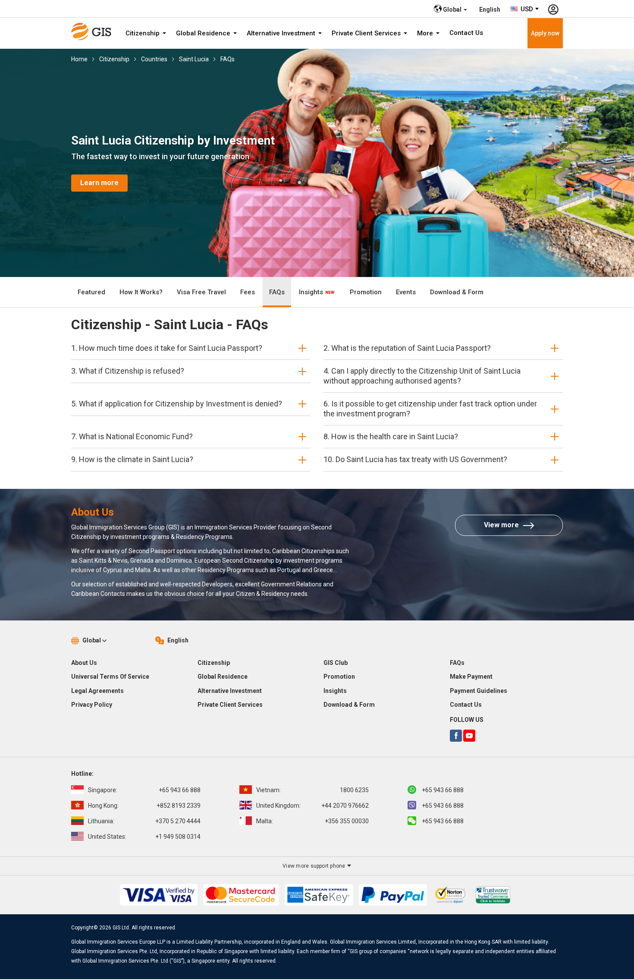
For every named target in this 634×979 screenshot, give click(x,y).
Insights (312, 292)
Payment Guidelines (478, 690)
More (426, 33)
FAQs (227, 59)
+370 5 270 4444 (144, 821)
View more (501, 525)
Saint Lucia (194, 59)
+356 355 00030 (312, 821)
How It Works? (141, 292)
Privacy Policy (91, 704)
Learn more (99, 183)
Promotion (366, 292)
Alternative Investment (282, 33)
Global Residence (204, 33)
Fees (247, 292)
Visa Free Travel (201, 292)
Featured (91, 292)
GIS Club (335, 662)
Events (406, 292)
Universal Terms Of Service (110, 676)
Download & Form (456, 292)
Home (79, 59)
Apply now (545, 33)
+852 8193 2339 (144, 805)
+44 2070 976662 (312, 805)
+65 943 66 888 (144, 790)
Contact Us (466, 33)
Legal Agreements (97, 690)
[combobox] (525, 9)
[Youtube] (469, 735)
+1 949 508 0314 (144, 836)
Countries (154, 59)
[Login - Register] (553, 8)
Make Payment (471, 676)
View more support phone (314, 866)
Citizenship (143, 33)
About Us (84, 662)
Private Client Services (367, 33)
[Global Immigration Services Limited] (94, 31)
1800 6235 (312, 790)
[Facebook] (456, 735)
